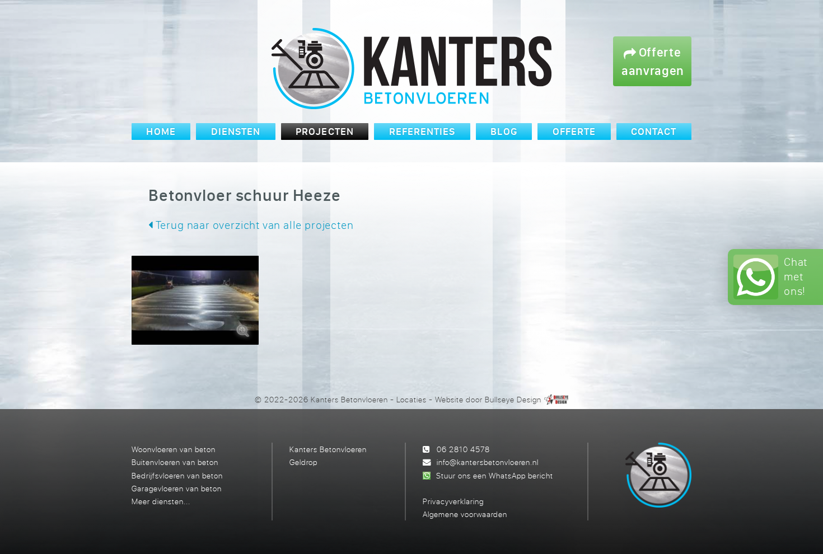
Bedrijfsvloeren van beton (177, 475)
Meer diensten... (161, 501)
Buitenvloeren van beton (175, 462)
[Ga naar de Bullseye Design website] (556, 399)
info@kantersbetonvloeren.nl (488, 462)
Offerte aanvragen (652, 61)
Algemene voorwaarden (465, 514)
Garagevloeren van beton (177, 488)
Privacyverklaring (453, 501)
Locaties (411, 399)
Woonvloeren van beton (174, 449)
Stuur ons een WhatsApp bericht (494, 475)
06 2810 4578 (463, 449)
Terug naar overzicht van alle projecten (253, 225)
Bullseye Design (513, 399)
